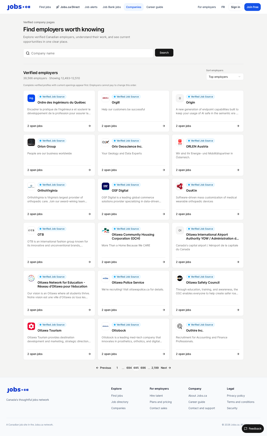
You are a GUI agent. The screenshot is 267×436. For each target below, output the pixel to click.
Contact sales (158, 408)
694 (129, 367)
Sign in (235, 7)
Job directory (119, 401)
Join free (252, 7)
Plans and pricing (161, 401)
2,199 (155, 367)
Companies (133, 7)
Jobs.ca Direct (70, 7)
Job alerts (91, 7)
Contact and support (201, 408)
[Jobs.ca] (17, 390)
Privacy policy (236, 395)
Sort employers (214, 70)
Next (164, 367)
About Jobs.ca (197, 395)
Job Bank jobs (112, 7)
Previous (105, 367)
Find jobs (45, 7)
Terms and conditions (240, 401)
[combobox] (91, 53)
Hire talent (156, 395)
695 (136, 367)
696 (143, 367)
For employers (207, 7)
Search (164, 52)
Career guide (154, 7)
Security (232, 408)
